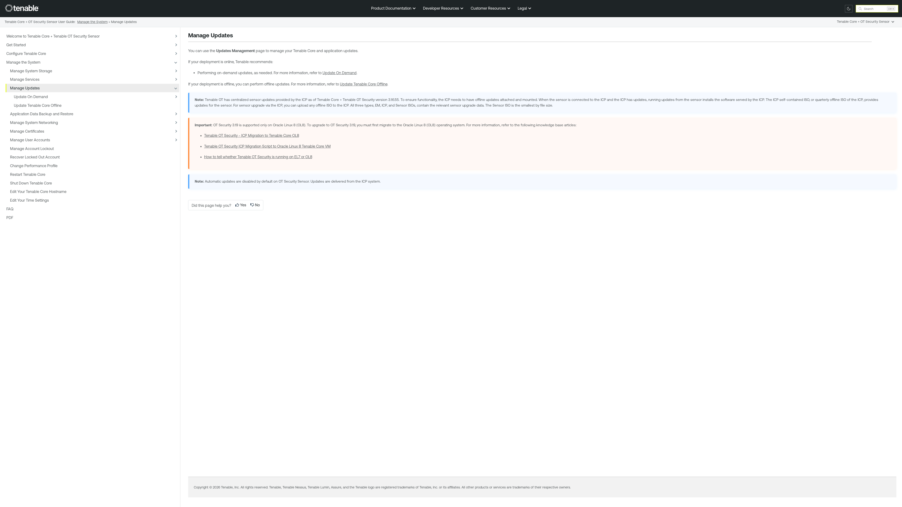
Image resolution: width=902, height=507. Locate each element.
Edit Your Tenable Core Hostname (38, 191)
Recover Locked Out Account (35, 157)
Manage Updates (25, 88)
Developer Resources (441, 8)
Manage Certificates (27, 131)
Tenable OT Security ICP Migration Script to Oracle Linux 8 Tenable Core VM (267, 146)
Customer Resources (489, 8)
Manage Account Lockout (32, 148)
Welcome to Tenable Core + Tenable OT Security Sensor (53, 36)
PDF (9, 217)
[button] (175, 36)
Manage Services (24, 79)
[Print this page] (237, 36)
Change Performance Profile (34, 166)
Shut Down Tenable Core (31, 183)
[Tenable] (21, 8)
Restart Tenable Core (27, 174)
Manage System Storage (31, 71)
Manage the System (23, 62)
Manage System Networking (34, 122)
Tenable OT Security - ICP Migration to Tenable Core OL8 (251, 135)
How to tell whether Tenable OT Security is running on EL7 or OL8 (258, 157)
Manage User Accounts (30, 140)
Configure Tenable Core (26, 53)
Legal (523, 8)
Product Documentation (391, 8)
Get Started (16, 45)
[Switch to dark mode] (848, 8)
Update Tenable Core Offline (38, 105)
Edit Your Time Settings (29, 200)
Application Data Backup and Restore (41, 114)
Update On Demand (31, 97)
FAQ (9, 209)
